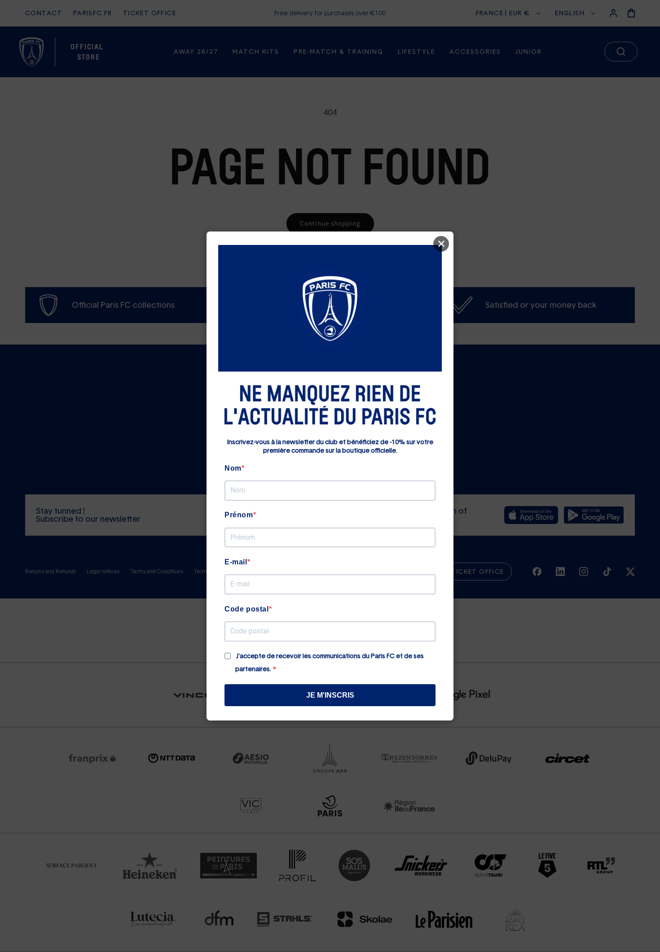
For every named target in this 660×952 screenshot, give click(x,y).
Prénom (238, 515)
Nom (233, 468)
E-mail (235, 562)
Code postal (246, 609)
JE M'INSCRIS (330, 695)
